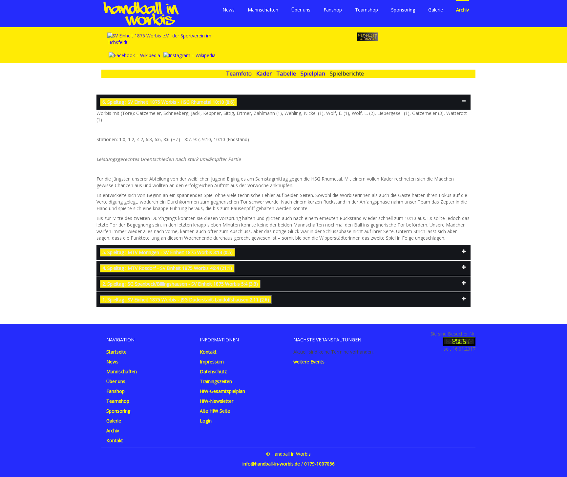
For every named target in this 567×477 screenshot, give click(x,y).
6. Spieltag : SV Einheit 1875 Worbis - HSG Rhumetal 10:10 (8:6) (168, 102)
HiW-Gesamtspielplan (222, 391)
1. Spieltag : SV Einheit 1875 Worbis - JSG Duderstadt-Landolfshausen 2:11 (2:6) (185, 299)
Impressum (212, 361)
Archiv (462, 10)
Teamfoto (239, 73)
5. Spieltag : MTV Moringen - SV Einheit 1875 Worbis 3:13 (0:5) (167, 252)
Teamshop (366, 10)
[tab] (283, 102)
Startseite (116, 352)
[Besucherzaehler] (459, 340)
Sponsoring (403, 10)
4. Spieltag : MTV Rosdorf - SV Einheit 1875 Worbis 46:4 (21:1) (167, 268)
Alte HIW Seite (215, 411)
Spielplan (313, 73)
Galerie (435, 10)
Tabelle (286, 73)
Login (206, 421)
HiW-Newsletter (216, 401)
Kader (264, 73)
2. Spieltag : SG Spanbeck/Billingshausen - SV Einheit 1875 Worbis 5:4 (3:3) (180, 284)
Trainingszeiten (216, 381)
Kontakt (114, 440)
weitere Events (309, 361)
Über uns (300, 10)
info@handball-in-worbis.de (271, 464)
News (228, 10)
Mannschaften (263, 10)
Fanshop (333, 10)
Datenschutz (213, 371)
